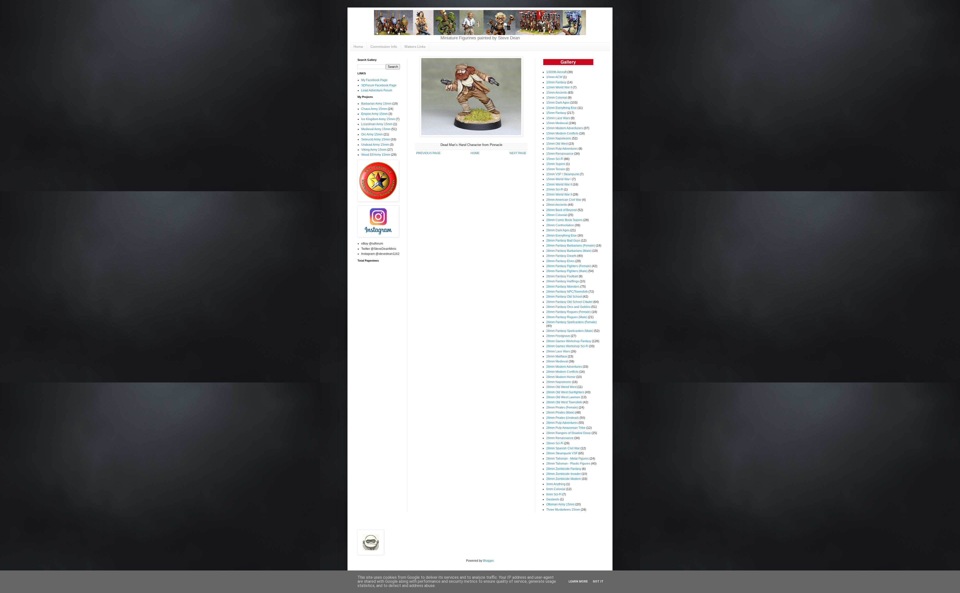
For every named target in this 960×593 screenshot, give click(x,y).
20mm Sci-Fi (554, 189)
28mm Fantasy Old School (564, 296)
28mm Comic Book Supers (564, 220)
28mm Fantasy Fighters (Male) (567, 271)
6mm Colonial (555, 489)
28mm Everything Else (561, 235)
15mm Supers (555, 164)
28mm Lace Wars (558, 351)
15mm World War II (559, 184)
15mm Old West (557, 143)
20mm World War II (559, 194)
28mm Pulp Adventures (562, 423)
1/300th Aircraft (556, 72)
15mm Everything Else (561, 108)
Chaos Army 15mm (374, 109)
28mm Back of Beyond (561, 210)
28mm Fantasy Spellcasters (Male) (569, 331)
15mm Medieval (557, 123)
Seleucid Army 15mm (375, 139)
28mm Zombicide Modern (563, 479)
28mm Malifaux (556, 356)
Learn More (578, 581)
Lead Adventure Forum (376, 90)
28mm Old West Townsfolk (564, 402)
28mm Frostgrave (558, 336)
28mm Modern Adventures (564, 366)
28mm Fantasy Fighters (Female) (568, 266)
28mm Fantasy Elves (560, 261)
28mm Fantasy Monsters (563, 286)
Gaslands (552, 499)
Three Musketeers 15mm (563, 509)
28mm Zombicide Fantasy (563, 469)
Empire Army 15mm (374, 114)
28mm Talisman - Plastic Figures (568, 463)
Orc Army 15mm (372, 134)
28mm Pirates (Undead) (562, 418)
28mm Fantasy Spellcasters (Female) (571, 322)
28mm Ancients (556, 205)
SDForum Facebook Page (378, 85)
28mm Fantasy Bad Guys (563, 240)
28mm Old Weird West (561, 387)
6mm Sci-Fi (554, 494)
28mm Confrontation (560, 225)
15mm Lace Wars (558, 118)
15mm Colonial (556, 97)
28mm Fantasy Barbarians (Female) (570, 245)
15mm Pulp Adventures (562, 148)
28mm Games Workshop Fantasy (568, 341)
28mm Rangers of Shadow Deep (568, 433)
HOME (475, 153)
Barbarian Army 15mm (376, 103)
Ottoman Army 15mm (560, 504)
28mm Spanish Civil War (563, 448)
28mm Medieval (557, 361)
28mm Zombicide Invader (563, 474)
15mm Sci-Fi (554, 159)
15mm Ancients (556, 92)
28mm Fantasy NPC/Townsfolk (567, 291)
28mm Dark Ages (558, 230)
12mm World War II (559, 87)
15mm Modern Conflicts (562, 133)
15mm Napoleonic (558, 138)
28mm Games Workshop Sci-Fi (567, 346)
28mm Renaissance (560, 438)
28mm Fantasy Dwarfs (561, 256)
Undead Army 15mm (375, 144)
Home (358, 47)
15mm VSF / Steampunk (562, 174)
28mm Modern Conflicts (562, 371)
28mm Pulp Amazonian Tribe (566, 428)
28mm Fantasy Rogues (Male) (566, 317)
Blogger (488, 560)
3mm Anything (556, 484)
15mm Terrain (555, 169)
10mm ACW (554, 77)
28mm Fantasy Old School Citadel (569, 302)
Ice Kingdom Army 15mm (378, 119)
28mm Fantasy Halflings (562, 281)
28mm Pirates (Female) (562, 407)
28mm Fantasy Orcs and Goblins (568, 307)
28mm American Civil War (563, 200)
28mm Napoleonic (558, 382)
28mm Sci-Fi (554, 443)
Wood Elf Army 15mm (375, 154)
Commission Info (383, 47)
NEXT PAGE (518, 153)
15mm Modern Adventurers (564, 128)
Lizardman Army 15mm (376, 124)
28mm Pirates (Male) (560, 412)
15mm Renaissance (560, 153)
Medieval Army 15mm (375, 129)
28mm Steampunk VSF (562, 453)
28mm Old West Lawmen (563, 397)
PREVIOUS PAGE (428, 153)
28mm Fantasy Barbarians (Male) (569, 251)
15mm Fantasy (556, 113)
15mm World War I (558, 179)
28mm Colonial (556, 215)
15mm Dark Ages (558, 102)
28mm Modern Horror (561, 377)
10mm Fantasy (556, 82)
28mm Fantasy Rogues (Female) (568, 312)
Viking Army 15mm (373, 149)
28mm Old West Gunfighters (565, 392)
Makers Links (415, 47)
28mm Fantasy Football (562, 276)
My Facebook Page (374, 80)
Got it (598, 581)
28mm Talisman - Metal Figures (567, 458)
